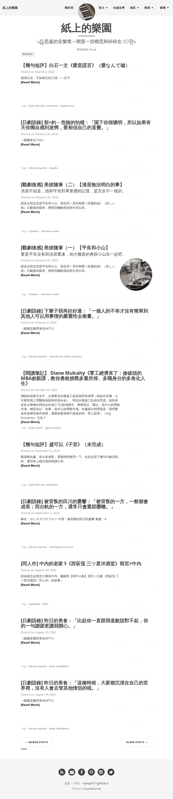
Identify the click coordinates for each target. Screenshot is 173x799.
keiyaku (53, 168)
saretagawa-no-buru (61, 546)
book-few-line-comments (43, 105)
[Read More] (30, 82)
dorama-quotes (38, 168)
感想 (133, 7)
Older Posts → (137, 742)
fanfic (45, 604)
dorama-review (50, 231)
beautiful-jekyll (92, 788)
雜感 (147, 7)
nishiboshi (34, 604)
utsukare (34, 231)
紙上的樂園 (10, 8)
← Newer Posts (36, 742)
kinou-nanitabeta (59, 666)
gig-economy (53, 427)
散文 (102, 7)
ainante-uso (67, 105)
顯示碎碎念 (28, 54)
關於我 (69, 7)
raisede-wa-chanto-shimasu (65, 356)
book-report (36, 427)
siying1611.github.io (95, 783)
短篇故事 (119, 7)
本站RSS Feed (86, 49)
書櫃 (163, 7)
